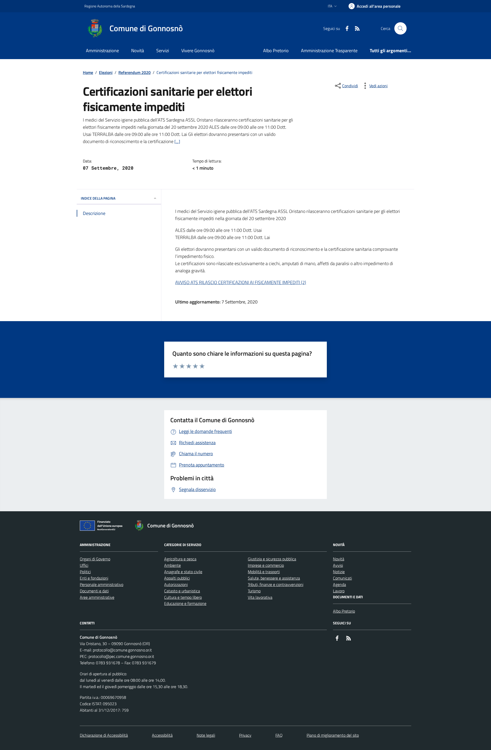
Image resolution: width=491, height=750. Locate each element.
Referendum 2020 (134, 72)
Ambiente (172, 565)
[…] (177, 141)
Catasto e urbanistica (182, 591)
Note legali (206, 735)
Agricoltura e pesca (180, 559)
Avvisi (338, 565)
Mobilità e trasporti (264, 572)
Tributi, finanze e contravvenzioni (275, 584)
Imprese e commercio (266, 565)
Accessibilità (162, 735)
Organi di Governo (95, 559)
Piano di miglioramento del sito (333, 735)
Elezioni (106, 72)
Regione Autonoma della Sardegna (109, 6)
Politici (85, 572)
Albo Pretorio (276, 50)
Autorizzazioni (176, 584)
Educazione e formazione (185, 603)
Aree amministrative (97, 597)
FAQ (279, 735)
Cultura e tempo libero (183, 597)
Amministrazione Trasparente (329, 50)
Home (88, 72)
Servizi (162, 50)
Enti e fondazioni (94, 578)
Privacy (245, 735)
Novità (137, 50)
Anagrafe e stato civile (183, 572)
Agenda (339, 584)
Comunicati (342, 578)
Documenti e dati (94, 591)
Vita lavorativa (260, 597)
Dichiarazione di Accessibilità (104, 735)
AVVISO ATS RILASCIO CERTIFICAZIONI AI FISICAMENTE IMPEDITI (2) (240, 282)
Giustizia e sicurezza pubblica (272, 559)
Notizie (339, 572)
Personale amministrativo (101, 584)
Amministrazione (102, 50)
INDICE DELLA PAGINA (98, 198)
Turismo (254, 591)
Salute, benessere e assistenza (274, 578)
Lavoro (338, 591)
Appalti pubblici (177, 578)
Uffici (84, 565)
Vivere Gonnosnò (198, 50)
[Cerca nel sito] (400, 28)
